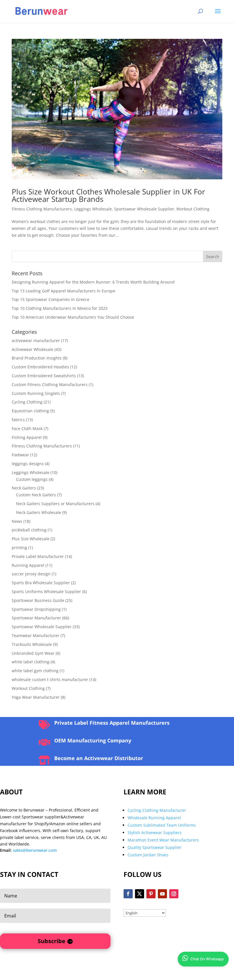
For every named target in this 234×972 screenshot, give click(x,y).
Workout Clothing (192, 209)
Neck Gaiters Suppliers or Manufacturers (55, 503)
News (17, 521)
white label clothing (30, 661)
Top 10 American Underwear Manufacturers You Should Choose (73, 317)
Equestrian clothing (30, 410)
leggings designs (28, 463)
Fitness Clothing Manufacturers (42, 209)
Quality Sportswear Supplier (154, 847)
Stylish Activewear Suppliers (154, 832)
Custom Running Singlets (36, 393)
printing (19, 547)
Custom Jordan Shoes (148, 854)
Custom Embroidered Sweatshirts (44, 375)
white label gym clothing (35, 670)
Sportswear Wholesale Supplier (144, 209)
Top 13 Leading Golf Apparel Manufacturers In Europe (63, 291)
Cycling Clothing (27, 402)
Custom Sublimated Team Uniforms (162, 825)
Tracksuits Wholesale (32, 644)
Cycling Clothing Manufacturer (157, 810)
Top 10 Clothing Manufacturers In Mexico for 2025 (60, 308)
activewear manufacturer (36, 340)
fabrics (18, 419)
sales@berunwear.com (35, 850)
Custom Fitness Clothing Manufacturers (50, 384)
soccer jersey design (31, 574)
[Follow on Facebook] (128, 893)
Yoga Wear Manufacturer (36, 697)
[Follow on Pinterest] (151, 893)
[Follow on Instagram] (173, 893)
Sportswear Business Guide (38, 600)
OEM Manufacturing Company (92, 740)
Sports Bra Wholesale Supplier (41, 582)
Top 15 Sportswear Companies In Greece (50, 299)
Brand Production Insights (37, 358)
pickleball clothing (29, 530)
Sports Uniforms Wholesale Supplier (46, 591)
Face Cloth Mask (27, 428)
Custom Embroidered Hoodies (40, 366)
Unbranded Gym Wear (33, 653)
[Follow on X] (139, 893)
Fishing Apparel (27, 437)
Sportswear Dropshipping (36, 609)
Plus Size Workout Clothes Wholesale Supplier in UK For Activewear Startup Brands (108, 195)
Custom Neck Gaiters (36, 494)
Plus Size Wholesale (30, 538)
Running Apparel (28, 565)
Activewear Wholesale (32, 349)
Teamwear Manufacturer (35, 635)
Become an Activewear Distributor (98, 758)
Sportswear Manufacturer (36, 617)
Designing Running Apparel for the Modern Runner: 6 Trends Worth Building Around (93, 282)
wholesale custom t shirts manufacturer (50, 679)
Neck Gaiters (24, 488)
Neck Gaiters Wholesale (38, 512)
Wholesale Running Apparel (154, 817)
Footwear (20, 454)
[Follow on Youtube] (162, 893)
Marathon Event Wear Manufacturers (163, 840)
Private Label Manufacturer (38, 556)
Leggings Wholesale (93, 209)
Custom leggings (32, 479)
